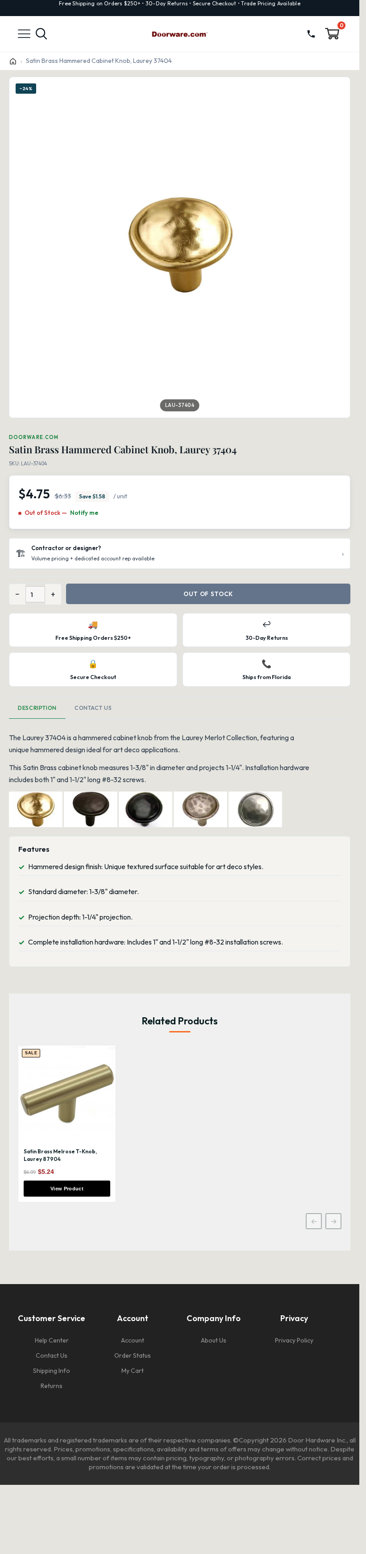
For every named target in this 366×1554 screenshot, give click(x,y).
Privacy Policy (294, 1340)
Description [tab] (37, 707)
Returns (51, 1386)
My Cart (132, 1371)
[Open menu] (24, 34)
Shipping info (51, 1371)
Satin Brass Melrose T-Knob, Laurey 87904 (60, 1155)
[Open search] (41, 34)
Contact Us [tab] (93, 707)
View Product (66, 1188)
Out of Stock (208, 594)
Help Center (52, 1340)
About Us (213, 1340)
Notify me (84, 512)
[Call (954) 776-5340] (311, 34)
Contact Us (51, 1355)
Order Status (132, 1355)
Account (132, 1340)
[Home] (13, 61)
